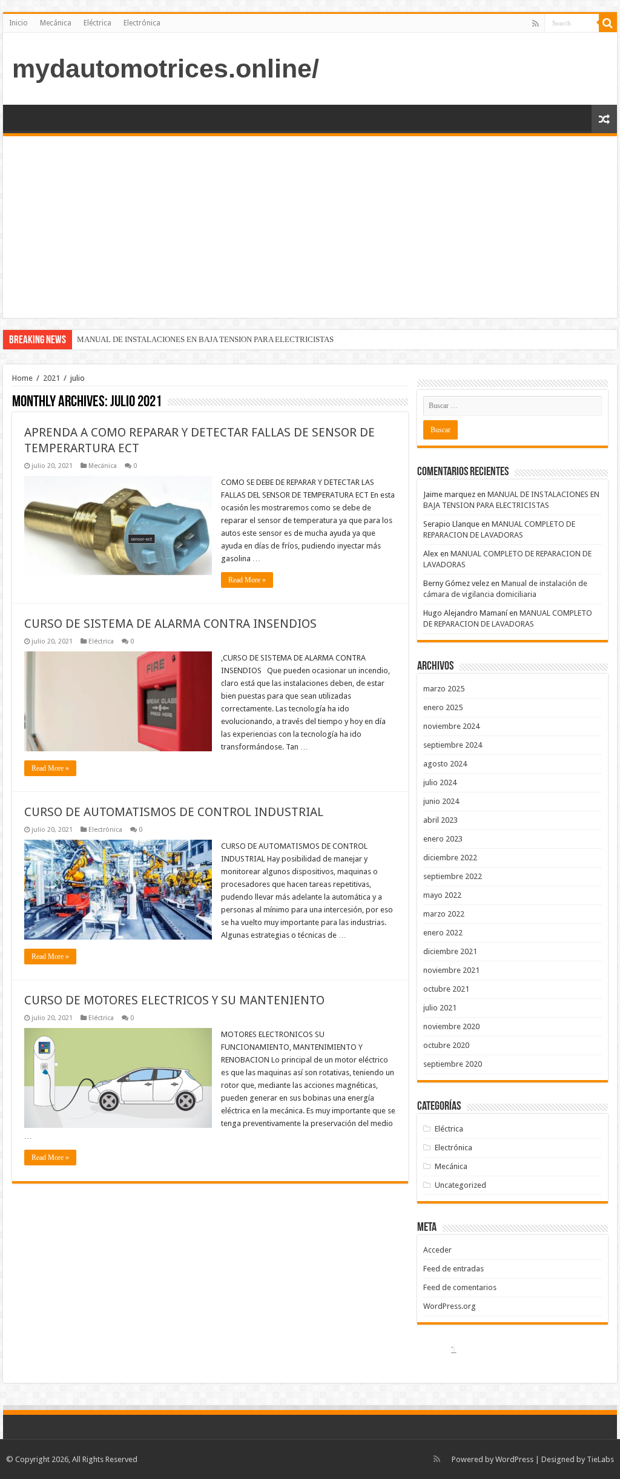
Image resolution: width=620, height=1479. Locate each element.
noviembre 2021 (451, 970)
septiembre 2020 (452, 1064)
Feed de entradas (453, 1268)
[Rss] (535, 23)
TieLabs (600, 1459)
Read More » (247, 580)
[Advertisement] (310, 227)
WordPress (514, 1459)
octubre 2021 (446, 988)
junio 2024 (441, 801)
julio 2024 (440, 782)
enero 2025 (443, 707)
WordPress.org (449, 1306)
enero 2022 (443, 932)
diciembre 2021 (450, 951)
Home (22, 378)
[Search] (608, 23)
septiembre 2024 (452, 744)
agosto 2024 (445, 763)
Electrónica (142, 23)
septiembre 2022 (452, 876)
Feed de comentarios (459, 1287)
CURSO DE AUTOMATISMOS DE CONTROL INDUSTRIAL (173, 812)
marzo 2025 (443, 688)
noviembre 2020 (451, 1026)
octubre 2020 (446, 1045)
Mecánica (55, 23)
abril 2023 (440, 820)
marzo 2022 (443, 913)
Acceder (437, 1249)
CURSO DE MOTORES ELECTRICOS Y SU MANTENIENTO (174, 1000)
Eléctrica (97, 23)
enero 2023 (443, 838)
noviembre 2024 (451, 726)
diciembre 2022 (450, 857)
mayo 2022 (442, 895)
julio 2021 (440, 1007)
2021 (51, 378)
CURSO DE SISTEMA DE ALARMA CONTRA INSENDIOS (170, 623)
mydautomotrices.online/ (165, 68)
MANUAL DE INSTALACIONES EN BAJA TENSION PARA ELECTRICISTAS (205, 339)
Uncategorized (460, 1185)
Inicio (18, 23)
